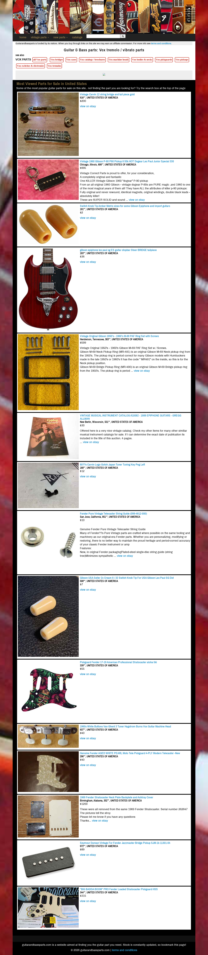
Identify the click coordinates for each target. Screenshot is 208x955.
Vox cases (71, 59)
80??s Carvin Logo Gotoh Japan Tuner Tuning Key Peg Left (112, 464)
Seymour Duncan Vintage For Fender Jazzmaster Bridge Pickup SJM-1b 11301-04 (125, 842)
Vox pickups (182, 59)
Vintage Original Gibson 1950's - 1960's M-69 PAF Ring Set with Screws (119, 336)
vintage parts (39, 37)
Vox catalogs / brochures (92, 59)
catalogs (77, 37)
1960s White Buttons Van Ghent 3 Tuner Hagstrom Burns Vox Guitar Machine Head (125, 726)
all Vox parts (39, 59)
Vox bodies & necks (142, 59)
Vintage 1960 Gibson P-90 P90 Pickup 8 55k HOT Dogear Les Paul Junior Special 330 (127, 161)
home (22, 37)
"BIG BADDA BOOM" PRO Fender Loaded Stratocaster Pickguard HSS (119, 889)
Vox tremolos (54, 66)
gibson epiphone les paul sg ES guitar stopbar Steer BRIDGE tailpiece (118, 250)
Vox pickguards (164, 59)
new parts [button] (59, 37)
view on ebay (88, 106)
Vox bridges (57, 59)
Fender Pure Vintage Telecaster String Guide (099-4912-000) (113, 513)
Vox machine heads (119, 59)
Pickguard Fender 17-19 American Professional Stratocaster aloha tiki (118, 662)
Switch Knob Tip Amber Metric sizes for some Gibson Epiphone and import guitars (125, 206)
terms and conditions (161, 43)
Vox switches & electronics (30, 66)
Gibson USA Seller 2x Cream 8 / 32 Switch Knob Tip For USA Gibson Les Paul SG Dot (127, 577)
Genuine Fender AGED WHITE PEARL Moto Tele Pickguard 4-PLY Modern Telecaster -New (130, 753)
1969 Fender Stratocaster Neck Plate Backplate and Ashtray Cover (116, 797)
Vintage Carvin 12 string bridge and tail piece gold (107, 94)
